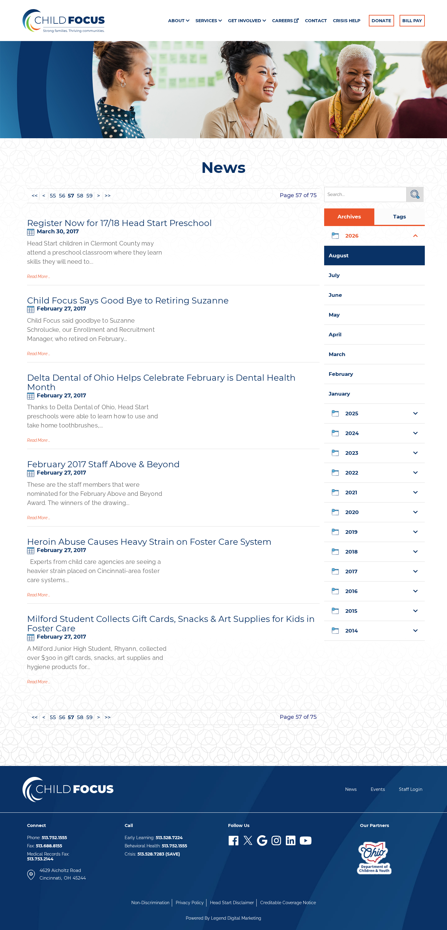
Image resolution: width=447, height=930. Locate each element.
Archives (349, 217)
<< (35, 196)
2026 (352, 236)
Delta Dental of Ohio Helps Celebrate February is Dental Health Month (161, 382)
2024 (352, 433)
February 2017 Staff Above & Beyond (103, 464)
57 (71, 196)
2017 (351, 571)
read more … (38, 276)
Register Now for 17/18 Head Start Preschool (119, 223)
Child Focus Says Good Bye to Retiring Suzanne (128, 300)
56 (62, 196)
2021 (351, 492)
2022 (351, 473)
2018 (351, 552)
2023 (351, 453)
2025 (351, 413)
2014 (351, 631)
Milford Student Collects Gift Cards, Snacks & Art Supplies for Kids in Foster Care (171, 623)
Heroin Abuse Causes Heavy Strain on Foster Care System (149, 542)
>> (108, 196)
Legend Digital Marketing (236, 918)
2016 (351, 591)
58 (80, 196)
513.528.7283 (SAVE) (158, 854)
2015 (351, 611)
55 (53, 196)
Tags (399, 217)
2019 (351, 532)
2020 (352, 512)
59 (89, 196)
